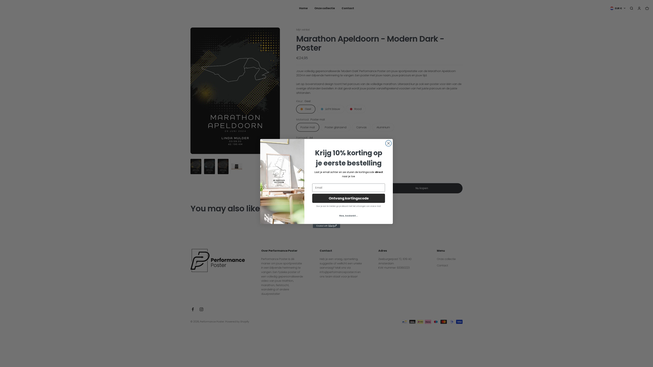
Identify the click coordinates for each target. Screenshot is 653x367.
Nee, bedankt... (348, 215)
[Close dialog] (388, 143)
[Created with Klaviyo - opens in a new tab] (326, 226)
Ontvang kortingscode (349, 198)
